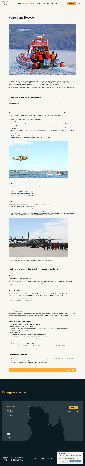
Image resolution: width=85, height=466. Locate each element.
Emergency (71, 3)
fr (79, 3)
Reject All (64, 461)
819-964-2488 (17, 459)
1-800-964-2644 (19, 460)
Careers (39, 3)
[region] (70, 458)
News (19, 3)
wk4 (82, 3)
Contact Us (54, 3)
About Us (46, 3)
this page (45, 360)
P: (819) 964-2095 (10, 420)
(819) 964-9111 (73, 411)
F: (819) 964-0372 (9, 421)
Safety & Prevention (28, 3)
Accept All (75, 461)
